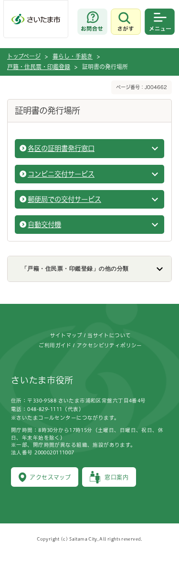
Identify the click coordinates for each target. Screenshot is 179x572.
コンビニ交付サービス (61, 174)
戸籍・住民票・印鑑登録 (38, 67)
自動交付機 (44, 224)
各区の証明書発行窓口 (61, 148)
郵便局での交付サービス (64, 199)
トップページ (24, 56)
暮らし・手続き (73, 56)
